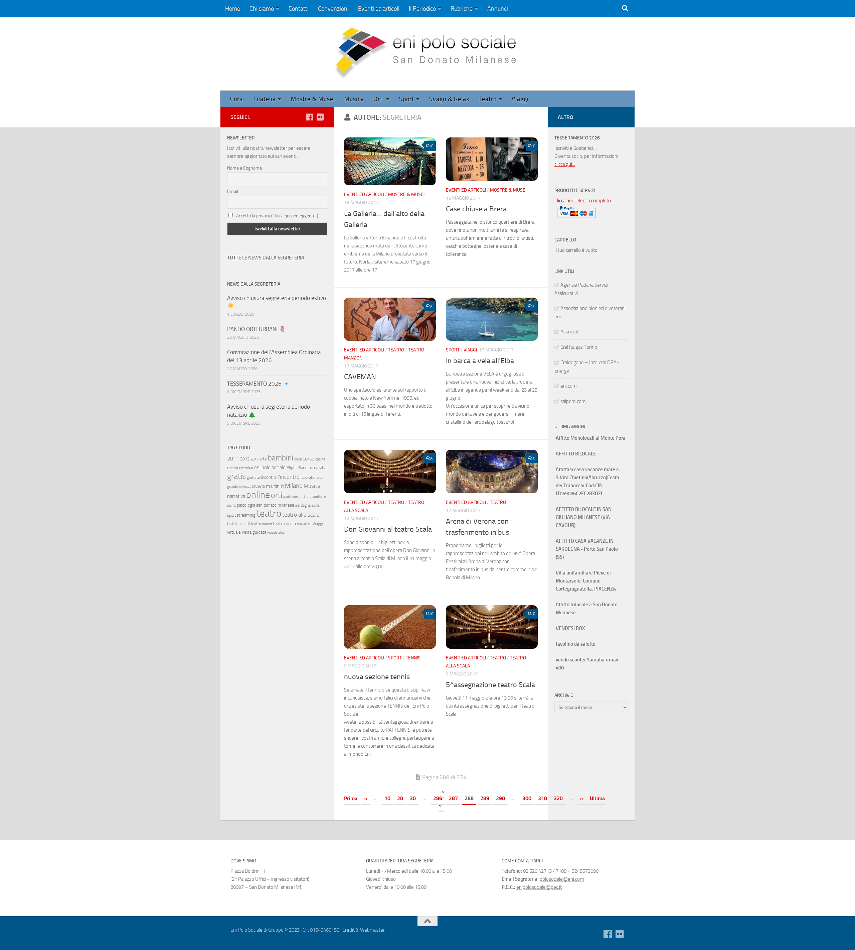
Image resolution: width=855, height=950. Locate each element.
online (258, 494)
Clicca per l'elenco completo (582, 201)
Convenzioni (333, 8)
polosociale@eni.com (562, 879)
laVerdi (258, 486)
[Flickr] (320, 117)
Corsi (237, 99)
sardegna (303, 505)
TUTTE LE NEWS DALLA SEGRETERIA (265, 258)
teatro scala (284, 523)
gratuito (253, 477)
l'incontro (289, 477)
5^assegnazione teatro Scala (490, 684)
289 (484, 798)
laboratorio (310, 477)
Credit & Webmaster (363, 930)
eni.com (568, 386)
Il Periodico (422, 8)
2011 (233, 458)
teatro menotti (238, 524)
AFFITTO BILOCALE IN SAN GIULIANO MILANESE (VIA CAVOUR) (584, 517)
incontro (269, 477)
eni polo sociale (270, 467)
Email (232, 191)
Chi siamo (261, 8)
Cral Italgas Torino (578, 347)
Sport (406, 99)
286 (437, 798)
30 (413, 798)
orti (276, 495)
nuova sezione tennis (377, 676)
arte (263, 458)
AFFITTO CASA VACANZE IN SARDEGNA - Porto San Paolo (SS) (587, 549)
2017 (254, 459)
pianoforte (318, 497)
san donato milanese (275, 505)
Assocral (569, 332)
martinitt (275, 486)
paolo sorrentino (296, 497)
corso (308, 458)
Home (232, 8)
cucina (320, 459)
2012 (244, 458)
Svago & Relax (449, 99)
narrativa (236, 496)
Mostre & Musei (313, 99)
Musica (354, 99)
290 (500, 798)
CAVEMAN (360, 377)
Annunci (497, 8)
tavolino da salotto (575, 644)
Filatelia (264, 99)
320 (558, 798)
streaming (246, 515)
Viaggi (520, 99)
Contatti (299, 8)
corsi (298, 459)
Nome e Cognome (244, 168)
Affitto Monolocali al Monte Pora (591, 438)
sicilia (315, 505)
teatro (268, 513)
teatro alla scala (300, 515)
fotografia (317, 467)
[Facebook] (309, 117)
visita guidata (254, 532)
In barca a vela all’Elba (480, 360)
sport (231, 515)
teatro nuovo (261, 523)
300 (526, 798)
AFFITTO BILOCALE (576, 454)
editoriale (246, 468)
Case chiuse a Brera (476, 209)
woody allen (276, 532)
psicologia (246, 505)
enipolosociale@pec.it (539, 887)
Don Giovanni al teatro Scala (388, 529)
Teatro (488, 99)
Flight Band (297, 467)
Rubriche (462, 8)
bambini (280, 457)
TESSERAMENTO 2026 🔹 (258, 383)
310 (542, 798)
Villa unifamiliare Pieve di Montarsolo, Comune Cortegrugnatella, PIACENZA (586, 581)
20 (400, 798)
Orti (378, 99)
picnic (231, 505)
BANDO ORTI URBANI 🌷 (256, 329)
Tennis (413, 658)
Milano (294, 486)
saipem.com (573, 401)
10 (387, 798)
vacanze (304, 523)
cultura (232, 468)
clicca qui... (564, 164)
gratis (236, 476)
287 (453, 798)
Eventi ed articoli (378, 8)
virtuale (234, 532)
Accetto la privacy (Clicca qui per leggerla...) (277, 216)
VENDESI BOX (570, 628)
